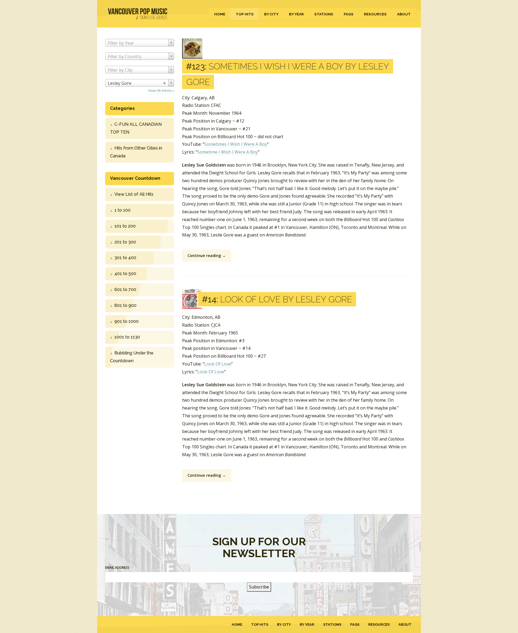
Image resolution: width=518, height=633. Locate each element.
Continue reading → (207, 255)
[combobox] (139, 42)
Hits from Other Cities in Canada (136, 151)
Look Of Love (217, 364)
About (404, 14)
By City (271, 14)
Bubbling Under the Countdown (132, 356)
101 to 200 (125, 226)
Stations (323, 14)
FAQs (348, 14)
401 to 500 (125, 273)
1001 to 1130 (127, 337)
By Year (296, 14)
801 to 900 (125, 305)
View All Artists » (161, 90)
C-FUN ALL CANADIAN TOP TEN (136, 128)
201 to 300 (125, 242)
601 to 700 (125, 289)
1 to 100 (122, 210)
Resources (375, 14)
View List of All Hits (134, 194)
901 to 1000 (126, 321)
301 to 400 (125, 257)
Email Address (117, 567)
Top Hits (245, 14)
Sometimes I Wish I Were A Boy (235, 144)
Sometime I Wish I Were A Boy (227, 152)
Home (219, 14)
